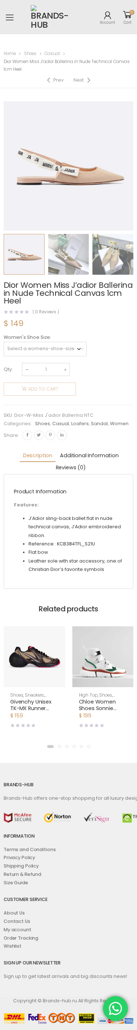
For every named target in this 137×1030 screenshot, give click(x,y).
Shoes (30, 53)
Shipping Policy (21, 866)
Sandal (99, 423)
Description (37, 455)
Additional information (89, 455)
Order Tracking (21, 938)
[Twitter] (39, 435)
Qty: (8, 369)
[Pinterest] (50, 435)
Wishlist (13, 946)
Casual (52, 53)
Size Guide (16, 883)
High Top (88, 695)
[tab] (38, 456)
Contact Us (17, 921)
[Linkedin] (62, 435)
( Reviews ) (46, 312)
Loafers (80, 423)
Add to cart (43, 389)
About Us (14, 913)
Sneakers (34, 695)
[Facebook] (27, 435)
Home (10, 53)
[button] (50, 746)
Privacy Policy (19, 857)
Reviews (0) (71, 467)
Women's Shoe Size (27, 337)
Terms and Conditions (30, 849)
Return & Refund (22, 874)
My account (17, 930)
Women (119, 423)
